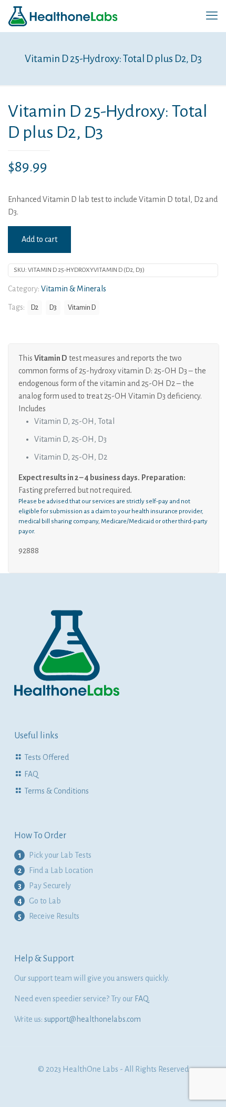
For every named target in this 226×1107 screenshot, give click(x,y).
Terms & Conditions (56, 791)
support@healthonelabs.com (92, 1019)
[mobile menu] (212, 16)
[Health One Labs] (63, 15)
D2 (34, 307)
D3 (53, 307)
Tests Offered (46, 757)
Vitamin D (82, 307)
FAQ (31, 774)
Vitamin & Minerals (73, 289)
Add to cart (39, 239)
